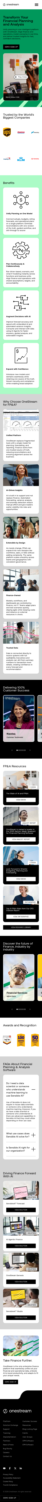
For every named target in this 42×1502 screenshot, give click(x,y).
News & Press (8, 1445)
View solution (21, 1210)
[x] (15, 1468)
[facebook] (10, 1468)
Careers (6, 1452)
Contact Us (7, 1456)
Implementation (9, 1437)
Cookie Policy (8, 1481)
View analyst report (21, 839)
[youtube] (4, 1468)
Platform (6, 1421)
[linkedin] (21, 1468)
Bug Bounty (7, 1449)
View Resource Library (21, 927)
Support (6, 1429)
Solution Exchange (10, 1425)
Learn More (15, 989)
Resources (27, 1425)
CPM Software (28, 1441)
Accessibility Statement (12, 1478)
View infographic (21, 917)
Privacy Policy (8, 1474)
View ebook (21, 800)
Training (6, 1433)
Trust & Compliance (10, 1485)
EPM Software (28, 1445)
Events (25, 1433)
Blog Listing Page (30, 1429)
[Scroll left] (12, 750)
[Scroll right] (30, 750)
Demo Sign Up (11, 47)
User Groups (27, 1437)
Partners (6, 1441)
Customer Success (30, 1421)
